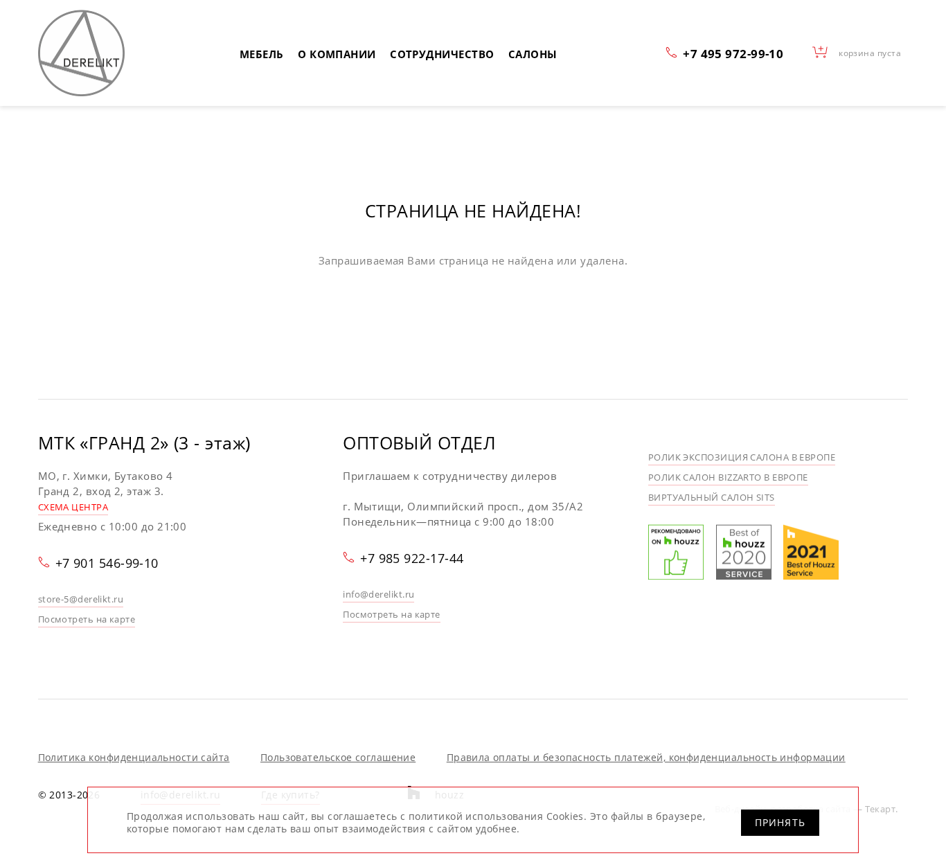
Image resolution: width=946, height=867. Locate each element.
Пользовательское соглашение (338, 757)
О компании (337, 54)
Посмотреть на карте (87, 619)
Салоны (532, 54)
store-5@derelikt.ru (81, 599)
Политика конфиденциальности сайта (134, 757)
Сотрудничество (442, 54)
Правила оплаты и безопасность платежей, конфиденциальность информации (646, 757)
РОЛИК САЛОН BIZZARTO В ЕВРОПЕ (728, 477)
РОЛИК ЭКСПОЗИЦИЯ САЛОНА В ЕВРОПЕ (741, 457)
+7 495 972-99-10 (733, 53)
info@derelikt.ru (378, 594)
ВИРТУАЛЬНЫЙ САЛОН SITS (711, 497)
